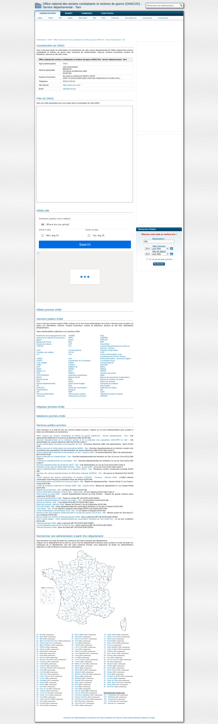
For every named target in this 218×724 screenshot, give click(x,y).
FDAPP (103, 371)
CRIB (38, 365)
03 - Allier (39, 639)
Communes (86, 13)
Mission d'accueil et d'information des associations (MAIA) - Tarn (62, 448)
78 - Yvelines (108, 651)
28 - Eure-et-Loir (42, 689)
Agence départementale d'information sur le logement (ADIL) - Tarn (64, 469)
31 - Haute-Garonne (43, 699)
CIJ (37, 354)
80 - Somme (108, 655)
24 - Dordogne (41, 680)
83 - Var (106, 662)
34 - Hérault (40, 705)
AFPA (70, 338)
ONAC (65, 64)
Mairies (68, 13)
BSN (102, 342)
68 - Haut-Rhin (77, 703)
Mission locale (42, 379)
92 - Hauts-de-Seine (111, 680)
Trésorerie (40, 396)
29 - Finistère (41, 691)
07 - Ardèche (41, 647)
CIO (69, 354)
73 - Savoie (108, 641)
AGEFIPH (104, 338)
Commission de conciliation (79, 361)
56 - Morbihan (77, 678)
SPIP (70, 392)
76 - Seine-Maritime (111, 647)
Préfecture (115, 18)
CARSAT (40, 346)
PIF (37, 386)
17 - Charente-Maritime (44, 668)
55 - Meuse (76, 676)
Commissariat (163, 18)
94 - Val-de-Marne (110, 684)
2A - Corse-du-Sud (43, 693)
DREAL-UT (41, 371)
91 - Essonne (108, 678)
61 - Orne (75, 689)
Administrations (47, 13)
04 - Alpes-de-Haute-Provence (47, 641)
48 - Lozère (76, 662)
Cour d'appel (41, 363)
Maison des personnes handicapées (115, 377)
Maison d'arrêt (74, 377)
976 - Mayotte (109, 703)
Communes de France (96, 718)
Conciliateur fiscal (107, 361)
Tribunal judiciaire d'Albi (46, 523)
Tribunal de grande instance (111, 394)
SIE (101, 390)
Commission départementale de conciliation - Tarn (56, 461)
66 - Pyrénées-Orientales (81, 699)
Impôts (70, 18)
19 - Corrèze (41, 672)
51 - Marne (75, 668)
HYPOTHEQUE (42, 375)
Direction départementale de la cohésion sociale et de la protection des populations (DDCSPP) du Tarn (82, 440)
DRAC (102, 367)
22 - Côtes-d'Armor (43, 676)
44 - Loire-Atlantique (79, 653)
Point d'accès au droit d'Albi (48, 494)
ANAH (70, 340)
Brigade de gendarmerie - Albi (48, 490)
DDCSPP (104, 365)
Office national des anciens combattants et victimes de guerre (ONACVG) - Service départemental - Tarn (82, 436)
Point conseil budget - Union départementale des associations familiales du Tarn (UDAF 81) (74, 519)
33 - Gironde (41, 703)
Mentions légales (140, 718)
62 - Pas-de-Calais (78, 691)
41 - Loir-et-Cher (78, 647)
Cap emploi (105, 344)
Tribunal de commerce (77, 396)
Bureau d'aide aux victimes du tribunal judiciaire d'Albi (58, 517)
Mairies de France (114, 718)
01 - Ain (39, 634)
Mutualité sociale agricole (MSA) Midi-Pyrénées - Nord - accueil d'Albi (64, 467)
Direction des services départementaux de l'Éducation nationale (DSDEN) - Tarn (69, 473)
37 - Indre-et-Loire (78, 639)
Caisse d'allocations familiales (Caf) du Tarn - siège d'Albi (59, 492)
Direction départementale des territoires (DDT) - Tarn (57, 465)
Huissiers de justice (108, 373)
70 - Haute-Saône (110, 634)
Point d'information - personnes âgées (115, 359)
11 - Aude (39, 655)
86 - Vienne (108, 668)
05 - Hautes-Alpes (43, 643)
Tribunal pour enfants (77, 394)
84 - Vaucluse (109, 664)
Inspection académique (77, 375)
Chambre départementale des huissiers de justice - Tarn (59, 500)
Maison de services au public (112, 379)
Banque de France (43, 342)
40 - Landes (76, 645)
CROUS (71, 365)
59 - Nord (75, 684)
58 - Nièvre (76, 682)
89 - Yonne (108, 674)
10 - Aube (39, 653)
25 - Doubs (40, 682)
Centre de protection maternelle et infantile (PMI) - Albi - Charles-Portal (65, 486)
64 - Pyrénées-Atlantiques (81, 695)
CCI (69, 346)
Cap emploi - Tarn (43, 509)
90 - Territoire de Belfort (112, 676)
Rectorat (71, 390)
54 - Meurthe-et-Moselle (80, 674)
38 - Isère (75, 641)
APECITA (104, 340)
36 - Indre (75, 637)
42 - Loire (75, 649)
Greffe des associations (77, 388)
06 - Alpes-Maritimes (43, 645)
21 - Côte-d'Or (41, 674)
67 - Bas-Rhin (77, 701)
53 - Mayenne (77, 672)
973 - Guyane (109, 699)
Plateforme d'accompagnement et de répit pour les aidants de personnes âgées (51, 338)
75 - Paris (107, 645)
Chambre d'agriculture (109, 350)
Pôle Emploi (105, 386)
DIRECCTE (73, 367)
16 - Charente (41, 666)
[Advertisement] (109, 29)
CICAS (71, 352)
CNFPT (39, 361)
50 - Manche (76, 666)
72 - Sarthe (108, 639)
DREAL (103, 369)
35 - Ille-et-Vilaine (78, 634)
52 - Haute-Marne (78, 670)
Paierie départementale (45, 383)
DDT (38, 367)
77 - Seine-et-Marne (111, 649)
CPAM (50, 18)
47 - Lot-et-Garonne (79, 659)
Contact (152, 718)
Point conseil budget (76, 383)
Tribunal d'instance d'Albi (46, 527)
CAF (60, 18)
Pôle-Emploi (83, 18)
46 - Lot (74, 657)
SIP (37, 392)
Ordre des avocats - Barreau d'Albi (50, 504)
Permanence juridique (109, 383)
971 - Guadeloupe (110, 695)
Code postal (107, 13)
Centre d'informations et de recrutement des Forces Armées (113, 355)
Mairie (40, 18)
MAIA (102, 375)
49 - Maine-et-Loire (78, 664)
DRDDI (71, 369)
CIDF (102, 352)
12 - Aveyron (41, 657)
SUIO (102, 392)
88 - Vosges (108, 672)
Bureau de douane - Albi (46, 502)
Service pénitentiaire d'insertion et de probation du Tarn (59, 444)
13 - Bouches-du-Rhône (45, 659)
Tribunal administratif (44, 394)
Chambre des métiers (45, 352)
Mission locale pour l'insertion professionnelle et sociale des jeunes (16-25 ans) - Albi (71, 513)
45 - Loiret (75, 655)
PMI (94, 18)
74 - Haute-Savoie (110, 643)
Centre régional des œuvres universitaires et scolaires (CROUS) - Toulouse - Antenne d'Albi (76, 477)
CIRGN (39, 359)
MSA (70, 379)
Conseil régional (107, 363)
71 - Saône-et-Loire (111, 637)
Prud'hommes (42, 390)
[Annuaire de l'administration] (38, 5)
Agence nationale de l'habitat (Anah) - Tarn (53, 457)
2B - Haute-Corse (42, 695)
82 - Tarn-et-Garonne (111, 659)
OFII (38, 381)
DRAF (38, 369)
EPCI (103, 18)
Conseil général (74, 350)
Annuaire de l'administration (74, 718)
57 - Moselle (76, 680)
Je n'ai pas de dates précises (160, 259)
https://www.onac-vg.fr (71, 85)
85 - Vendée (108, 666)
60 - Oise (75, 686)
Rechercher (159, 264)
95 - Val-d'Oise (109, 686)
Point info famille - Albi (45, 506)
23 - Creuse (40, 678)
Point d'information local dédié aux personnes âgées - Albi (59, 482)
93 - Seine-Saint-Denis (112, 682)
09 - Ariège (40, 651)
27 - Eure (39, 686)
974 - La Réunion (110, 701)
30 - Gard (39, 697)
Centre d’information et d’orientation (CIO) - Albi (55, 511)
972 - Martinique (109, 697)
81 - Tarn (107, 657)
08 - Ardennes (41, 649)
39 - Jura (75, 643)
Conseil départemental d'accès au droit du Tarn (55, 525)
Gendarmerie (147, 18)
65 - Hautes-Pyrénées (80, 697)
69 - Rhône (76, 705)
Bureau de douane (44, 344)
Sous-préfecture (131, 18)
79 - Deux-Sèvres (110, 653)
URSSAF (104, 396)
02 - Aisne (40, 637)
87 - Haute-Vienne (110, 670)
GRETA (71, 373)
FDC (38, 373)
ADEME (71, 336)
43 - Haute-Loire (77, 651)
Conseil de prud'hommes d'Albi (49, 498)
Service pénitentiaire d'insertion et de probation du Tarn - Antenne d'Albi (65, 452)
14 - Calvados (41, 662)
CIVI (70, 359)
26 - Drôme (40, 684)
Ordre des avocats (107, 381)
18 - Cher (39, 670)
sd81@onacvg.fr (69, 89)
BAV (70, 342)
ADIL (102, 336)
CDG (38, 350)
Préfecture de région (108, 388)
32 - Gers (39, 701)
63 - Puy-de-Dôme (78, 693)
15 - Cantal (40, 664)
